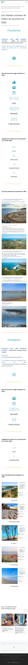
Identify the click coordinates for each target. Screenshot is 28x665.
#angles (9, 366)
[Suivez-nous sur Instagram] (10, 662)
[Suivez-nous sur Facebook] (8, 662)
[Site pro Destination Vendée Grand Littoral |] (3, 2)
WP (9, 658)
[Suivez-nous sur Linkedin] (15, 662)
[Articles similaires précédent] (22, 610)
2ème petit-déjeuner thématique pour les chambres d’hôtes (19, 630)
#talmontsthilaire (8, 364)
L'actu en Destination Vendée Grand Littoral (13, 6)
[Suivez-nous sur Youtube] (13, 662)
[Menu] (26, 2)
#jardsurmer (16, 364)
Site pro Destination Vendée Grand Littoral (15, 655)
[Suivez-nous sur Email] (17, 662)
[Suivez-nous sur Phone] (19, 662)
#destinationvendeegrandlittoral (12, 357)
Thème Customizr (21, 658)
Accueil (2, 6)
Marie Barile (5, 25)
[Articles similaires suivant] (25, 610)
